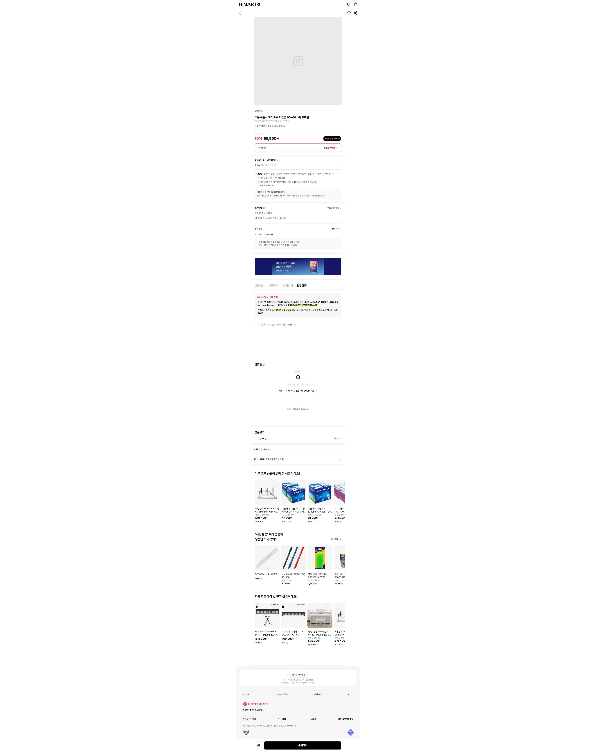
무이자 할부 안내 (333, 208)
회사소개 (318, 694)
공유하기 (356, 13)
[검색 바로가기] (349, 4)
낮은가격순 (334, 539)
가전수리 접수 (282, 694)
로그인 (350, 694)
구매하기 (302, 745)
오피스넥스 (258, 111)
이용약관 (312, 719)
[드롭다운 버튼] (258, 4)
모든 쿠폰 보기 (331, 138)
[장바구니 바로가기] (356, 4)
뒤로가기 (240, 13)
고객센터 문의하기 (297, 675)
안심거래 (282, 719)
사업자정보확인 (249, 719)
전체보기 (336, 439)
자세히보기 (284, 218)
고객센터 (246, 694)
